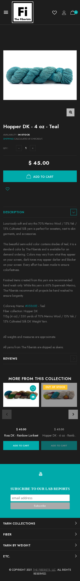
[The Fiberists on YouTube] (40, 474)
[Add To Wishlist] (7, 189)
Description (13, 212)
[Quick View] (33, 397)
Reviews (10, 358)
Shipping (8, 138)
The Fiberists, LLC (44, 570)
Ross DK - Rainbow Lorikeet (21, 435)
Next (73, 414)
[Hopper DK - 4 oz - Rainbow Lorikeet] (59, 404)
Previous (7, 414)
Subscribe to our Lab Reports (40, 489)
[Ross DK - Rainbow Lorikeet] (21, 404)
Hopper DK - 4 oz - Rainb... (59, 435)
